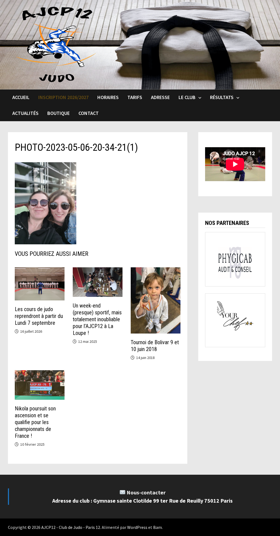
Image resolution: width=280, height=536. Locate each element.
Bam (157, 527)
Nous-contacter (146, 492)
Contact (88, 113)
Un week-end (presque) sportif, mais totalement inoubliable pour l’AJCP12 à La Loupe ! (97, 319)
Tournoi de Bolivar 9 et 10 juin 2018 (155, 345)
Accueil (21, 97)
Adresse (160, 97)
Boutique (58, 113)
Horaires (108, 97)
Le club (187, 97)
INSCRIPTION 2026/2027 (63, 97)
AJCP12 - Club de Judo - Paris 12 (70, 527)
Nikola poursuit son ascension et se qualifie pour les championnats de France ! (35, 422)
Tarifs (134, 97)
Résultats (222, 97)
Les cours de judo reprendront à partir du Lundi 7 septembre (39, 316)
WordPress (137, 527)
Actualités (25, 113)
